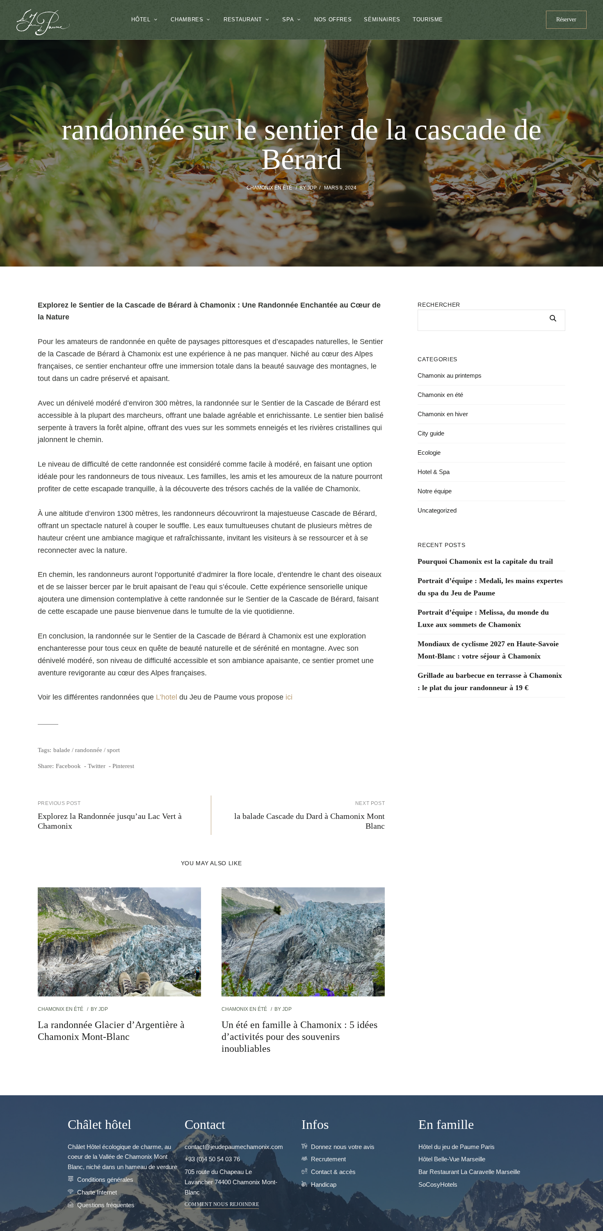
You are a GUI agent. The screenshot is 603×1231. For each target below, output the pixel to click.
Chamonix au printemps (450, 375)
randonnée (88, 750)
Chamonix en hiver (443, 413)
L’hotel (166, 697)
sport (113, 750)
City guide (431, 433)
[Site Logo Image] (43, 22)
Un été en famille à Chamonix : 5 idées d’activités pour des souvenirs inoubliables (299, 1036)
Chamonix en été (269, 188)
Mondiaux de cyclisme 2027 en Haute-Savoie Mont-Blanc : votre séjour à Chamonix (488, 650)
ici (289, 697)
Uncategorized (437, 510)
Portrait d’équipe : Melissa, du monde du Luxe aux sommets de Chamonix (483, 618)
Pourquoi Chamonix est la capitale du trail (485, 561)
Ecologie (429, 452)
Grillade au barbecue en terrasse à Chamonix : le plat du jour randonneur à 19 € (490, 681)
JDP (312, 188)
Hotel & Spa (434, 471)
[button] (566, 20)
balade (61, 750)
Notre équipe (435, 491)
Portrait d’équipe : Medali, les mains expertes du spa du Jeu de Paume (490, 587)
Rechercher (439, 304)
